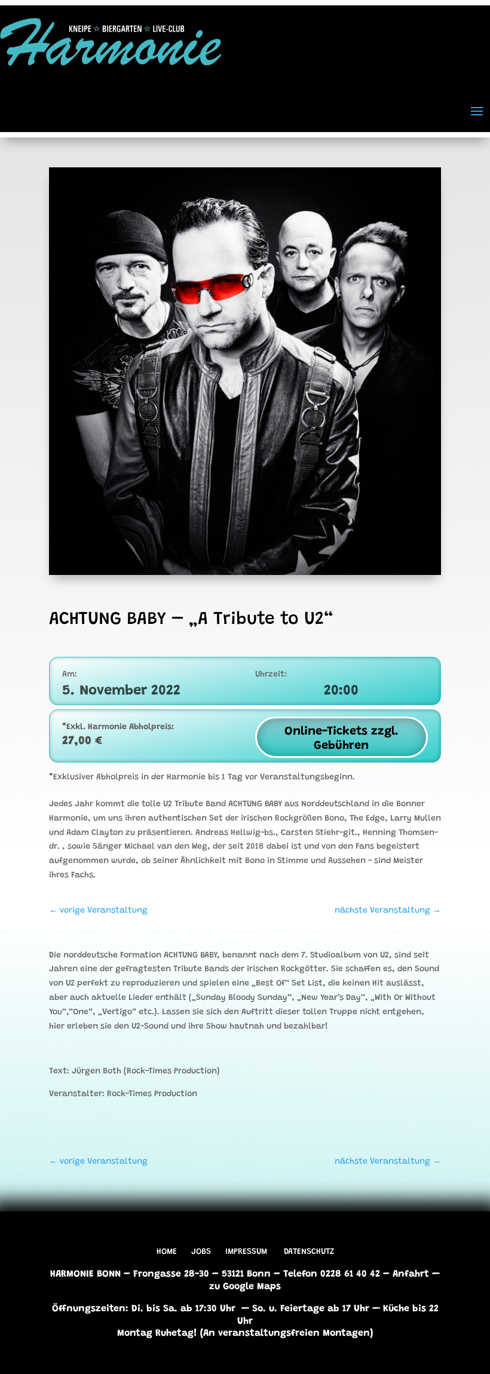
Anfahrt (411, 1274)
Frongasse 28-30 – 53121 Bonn (202, 1274)
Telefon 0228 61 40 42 (331, 1274)
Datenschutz (309, 1252)
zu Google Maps (245, 1287)
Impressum (246, 1252)
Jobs (201, 1252)
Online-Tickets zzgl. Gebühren (341, 739)
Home (167, 1252)
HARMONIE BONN (85, 1274)
